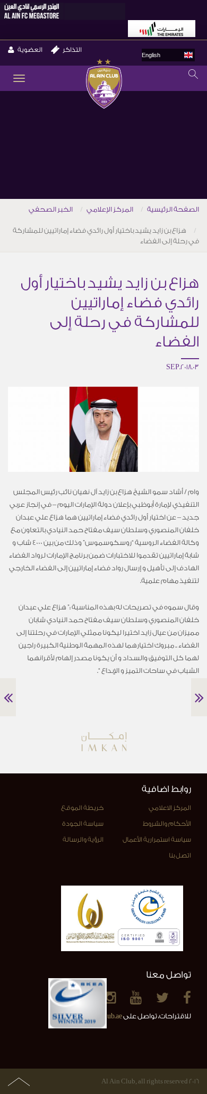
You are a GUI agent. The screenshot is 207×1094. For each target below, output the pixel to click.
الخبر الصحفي (51, 209)
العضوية (30, 49)
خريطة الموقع (82, 808)
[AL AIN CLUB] (104, 85)
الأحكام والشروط (167, 823)
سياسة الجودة (83, 823)
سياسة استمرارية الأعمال (157, 839)
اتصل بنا (180, 855)
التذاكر (72, 49)
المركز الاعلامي (170, 808)
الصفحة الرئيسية (173, 209)
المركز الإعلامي (110, 209)
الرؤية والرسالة (83, 839)
